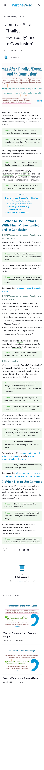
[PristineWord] (6, 57)
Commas (20, 17)
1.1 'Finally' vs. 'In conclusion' (19, 204)
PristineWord (14, 57)
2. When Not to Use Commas (17, 212)
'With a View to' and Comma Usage (20, 678)
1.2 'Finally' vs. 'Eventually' (18, 207)
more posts (18, 581)
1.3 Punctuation (14, 210)
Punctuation (10, 17)
